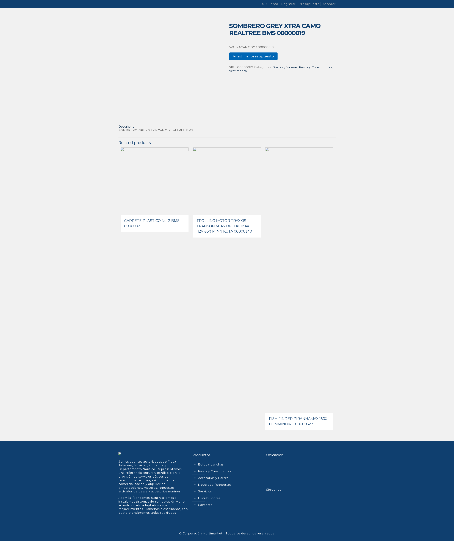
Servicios (205, 491)
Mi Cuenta (270, 4)
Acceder (329, 4)
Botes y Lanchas (210, 464)
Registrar (288, 4)
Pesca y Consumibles (315, 67)
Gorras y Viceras (285, 67)
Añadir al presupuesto (253, 56)
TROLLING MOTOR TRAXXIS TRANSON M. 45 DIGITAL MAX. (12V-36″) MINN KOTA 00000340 (224, 226)
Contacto (205, 505)
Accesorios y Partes (213, 478)
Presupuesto (309, 4)
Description (127, 126)
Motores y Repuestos (214, 484)
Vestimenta (238, 71)
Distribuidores (209, 498)
